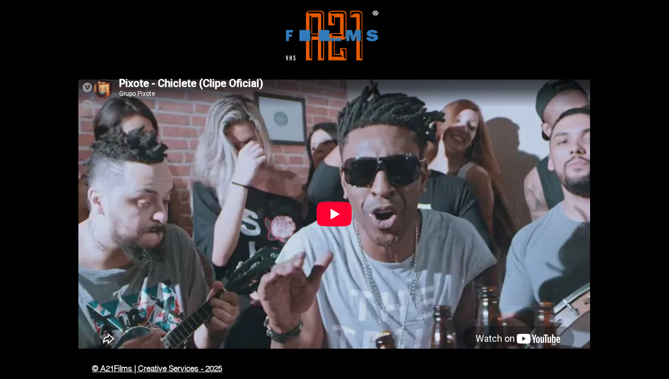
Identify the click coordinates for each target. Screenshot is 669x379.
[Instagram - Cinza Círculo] (87, 104)
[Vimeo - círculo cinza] (87, 87)
